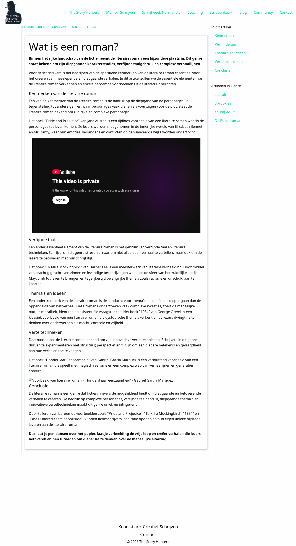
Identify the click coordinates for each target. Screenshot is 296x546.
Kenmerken (224, 35)
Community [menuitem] (263, 12)
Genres (76, 26)
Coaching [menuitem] (195, 12)
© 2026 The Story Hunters (148, 541)
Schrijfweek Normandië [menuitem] (161, 12)
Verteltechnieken (229, 61)
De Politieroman (228, 120)
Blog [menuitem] (243, 12)
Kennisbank (58, 26)
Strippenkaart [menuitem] (221, 12)
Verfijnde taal (226, 44)
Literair (92, 26)
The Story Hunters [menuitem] (84, 12)
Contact (148, 534)
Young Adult (225, 112)
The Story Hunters (33, 26)
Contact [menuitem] (286, 12)
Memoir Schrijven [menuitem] (120, 12)
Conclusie (223, 70)
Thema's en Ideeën (230, 53)
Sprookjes (223, 103)
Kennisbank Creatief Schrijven (148, 527)
